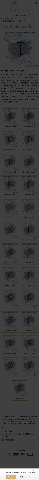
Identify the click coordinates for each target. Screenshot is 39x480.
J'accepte (11, 477)
